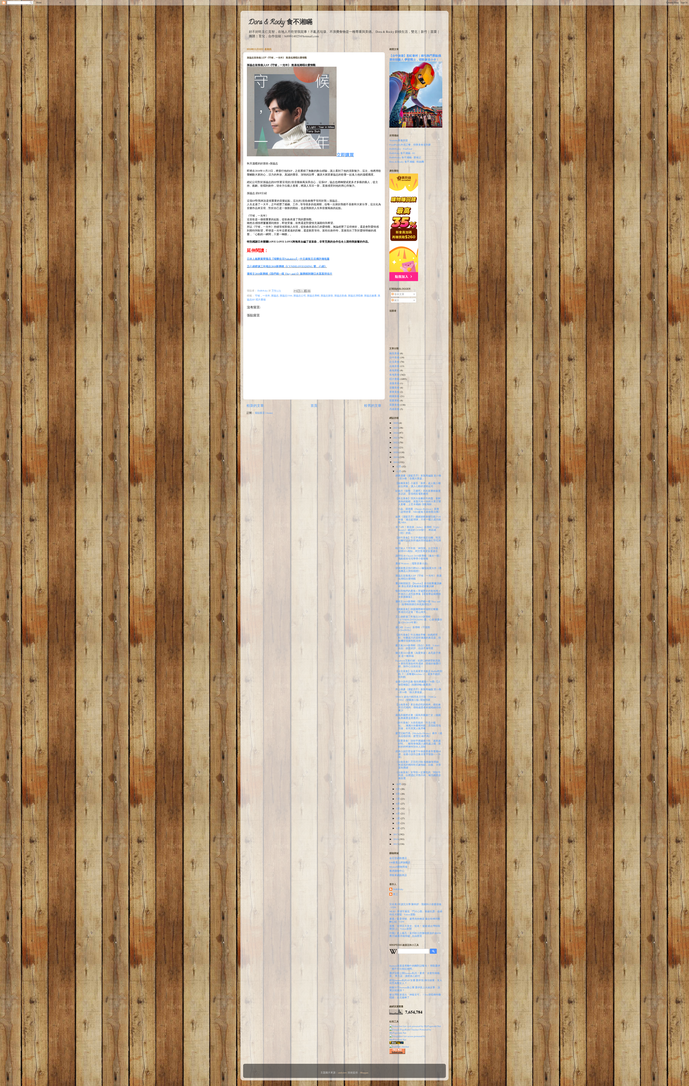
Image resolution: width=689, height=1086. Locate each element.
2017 (396, 834)
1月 (398, 828)
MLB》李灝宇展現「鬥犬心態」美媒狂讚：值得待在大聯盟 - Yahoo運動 (415, 913)
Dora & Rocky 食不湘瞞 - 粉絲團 (406, 161)
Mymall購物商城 (398, 866)
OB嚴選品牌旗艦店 (399, 862)
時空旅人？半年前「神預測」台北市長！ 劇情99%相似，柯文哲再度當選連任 (419, 550)
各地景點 (394, 370)
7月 (398, 798)
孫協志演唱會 (355, 295)
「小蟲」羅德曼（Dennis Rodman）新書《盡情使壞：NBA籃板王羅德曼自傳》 (418, 510)
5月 (398, 808)
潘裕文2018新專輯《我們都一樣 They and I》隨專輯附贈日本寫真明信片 (289, 274)
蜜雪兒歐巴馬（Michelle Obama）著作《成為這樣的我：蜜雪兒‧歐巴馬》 (418, 735)
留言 (396, 300)
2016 (396, 839)
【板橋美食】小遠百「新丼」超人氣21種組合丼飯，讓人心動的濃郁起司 (418, 485)
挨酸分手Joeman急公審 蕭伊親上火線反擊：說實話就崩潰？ (414, 989)
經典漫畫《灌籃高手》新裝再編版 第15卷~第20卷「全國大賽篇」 (418, 477)
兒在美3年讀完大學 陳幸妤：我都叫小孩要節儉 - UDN (415, 906)
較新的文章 (255, 405)
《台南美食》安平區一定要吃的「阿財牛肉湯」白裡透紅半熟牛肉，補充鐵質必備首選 (418, 775)
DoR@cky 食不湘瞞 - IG (402, 153)
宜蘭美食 (394, 387)
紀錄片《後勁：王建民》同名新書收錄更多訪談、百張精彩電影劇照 (418, 492)
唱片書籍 (261, 299)
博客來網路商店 (398, 875)
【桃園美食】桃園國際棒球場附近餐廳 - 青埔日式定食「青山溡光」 (417, 611)
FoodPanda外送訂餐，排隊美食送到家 (410, 144)
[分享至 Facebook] (305, 291)
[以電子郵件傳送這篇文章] (295, 291)
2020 (396, 452)
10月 (399, 784)
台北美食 (394, 361)
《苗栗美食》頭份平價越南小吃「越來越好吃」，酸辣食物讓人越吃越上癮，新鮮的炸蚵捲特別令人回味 (418, 743)
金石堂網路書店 (398, 858)
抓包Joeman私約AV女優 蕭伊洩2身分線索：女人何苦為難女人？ (415, 982)
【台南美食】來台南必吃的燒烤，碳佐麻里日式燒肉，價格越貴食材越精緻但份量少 (418, 707)
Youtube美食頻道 (398, 140)
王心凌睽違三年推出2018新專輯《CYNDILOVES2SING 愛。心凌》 (287, 266)
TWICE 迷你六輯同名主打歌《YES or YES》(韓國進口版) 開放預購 (415, 698)
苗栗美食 (394, 404)
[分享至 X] (302, 291)
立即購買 (345, 154)
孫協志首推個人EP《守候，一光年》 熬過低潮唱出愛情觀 (418, 577)
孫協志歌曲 (340, 295)
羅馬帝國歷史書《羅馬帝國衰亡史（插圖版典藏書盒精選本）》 (418, 716)
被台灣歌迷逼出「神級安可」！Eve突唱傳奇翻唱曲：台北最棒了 (415, 996)
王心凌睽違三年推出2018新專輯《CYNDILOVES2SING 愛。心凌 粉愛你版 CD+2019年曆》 (418, 619)
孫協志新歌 (327, 295)
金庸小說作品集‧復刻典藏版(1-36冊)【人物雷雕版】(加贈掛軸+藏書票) (417, 683)
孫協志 (275, 295)
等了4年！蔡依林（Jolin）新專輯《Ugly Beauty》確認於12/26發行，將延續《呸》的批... (417, 529)
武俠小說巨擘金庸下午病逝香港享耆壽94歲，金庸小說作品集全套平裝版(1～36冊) (418, 754)
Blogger (364, 1072)
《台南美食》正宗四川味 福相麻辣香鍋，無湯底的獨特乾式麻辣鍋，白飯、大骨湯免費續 (418, 764)
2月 (398, 823)
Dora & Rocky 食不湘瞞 (280, 23)
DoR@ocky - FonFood (400, 148)
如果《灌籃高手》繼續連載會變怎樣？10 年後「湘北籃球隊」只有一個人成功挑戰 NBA (418, 519)
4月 (398, 813)
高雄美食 (394, 409)
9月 (398, 789)
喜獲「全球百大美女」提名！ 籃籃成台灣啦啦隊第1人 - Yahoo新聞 (414, 927)
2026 (396, 423)
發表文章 (399, 294)
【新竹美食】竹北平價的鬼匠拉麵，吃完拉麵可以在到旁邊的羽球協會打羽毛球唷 (418, 540)
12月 (399, 466)
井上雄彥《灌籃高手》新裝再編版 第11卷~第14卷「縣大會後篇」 (418, 691)
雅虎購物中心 (396, 870)
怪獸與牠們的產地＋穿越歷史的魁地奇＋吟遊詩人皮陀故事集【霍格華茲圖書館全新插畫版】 (418, 593)
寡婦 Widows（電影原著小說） (412, 563)
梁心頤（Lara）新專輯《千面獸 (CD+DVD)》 (412, 629)
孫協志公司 (299, 295)
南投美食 (394, 353)
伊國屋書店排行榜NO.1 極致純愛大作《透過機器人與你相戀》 (418, 569)
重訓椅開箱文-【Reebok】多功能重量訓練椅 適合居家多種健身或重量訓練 (418, 585)
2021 (396, 447)
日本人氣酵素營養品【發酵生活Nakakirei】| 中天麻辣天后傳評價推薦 (288, 259)
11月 (399, 471)
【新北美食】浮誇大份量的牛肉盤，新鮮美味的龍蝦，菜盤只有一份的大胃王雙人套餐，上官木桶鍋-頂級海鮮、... (418, 501)
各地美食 (394, 374)
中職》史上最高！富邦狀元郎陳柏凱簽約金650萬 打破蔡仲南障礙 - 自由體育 (415, 934)
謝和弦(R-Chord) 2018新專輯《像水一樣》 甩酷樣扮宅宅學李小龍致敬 (418, 557)
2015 (396, 844)
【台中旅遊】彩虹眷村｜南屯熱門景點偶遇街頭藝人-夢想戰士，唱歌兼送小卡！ (415, 57)
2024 (396, 432)
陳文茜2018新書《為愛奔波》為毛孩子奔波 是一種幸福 (418, 654)
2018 (396, 462)
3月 (398, 818)
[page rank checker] (399, 1046)
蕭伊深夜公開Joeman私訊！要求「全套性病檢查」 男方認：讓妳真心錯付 (414, 974)
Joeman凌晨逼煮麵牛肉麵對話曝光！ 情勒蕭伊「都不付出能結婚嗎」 (414, 967)
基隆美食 (394, 383)
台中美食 (394, 357)
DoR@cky (398, 889)
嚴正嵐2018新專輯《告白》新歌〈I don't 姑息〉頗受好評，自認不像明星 (417, 647)
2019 (396, 457)
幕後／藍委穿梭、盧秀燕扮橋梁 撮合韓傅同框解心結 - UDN (414, 920)
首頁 (314, 405)
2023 (396, 437)
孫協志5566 (286, 295)
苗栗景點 (394, 400)
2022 (396, 442)
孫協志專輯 (313, 295)
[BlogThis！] (299, 291)
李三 (395, 894)
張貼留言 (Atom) (264, 412)
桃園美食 (394, 396)
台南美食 (394, 366)
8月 (398, 793)
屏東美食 (394, 391)
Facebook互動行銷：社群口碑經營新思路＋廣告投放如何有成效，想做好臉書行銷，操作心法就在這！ (418, 663)
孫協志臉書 (370, 295)
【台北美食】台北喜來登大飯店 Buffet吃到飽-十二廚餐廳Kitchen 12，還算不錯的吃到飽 (418, 674)
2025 (396, 427)
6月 (398, 803)
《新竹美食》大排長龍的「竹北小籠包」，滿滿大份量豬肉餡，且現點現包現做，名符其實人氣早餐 (418, 725)
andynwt (342, 1072)
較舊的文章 (372, 405)
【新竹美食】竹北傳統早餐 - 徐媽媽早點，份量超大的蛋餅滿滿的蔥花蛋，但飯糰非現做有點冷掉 (418, 637)
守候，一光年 (262, 295)
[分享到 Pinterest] (309, 291)
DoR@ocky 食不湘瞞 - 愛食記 (405, 157)
